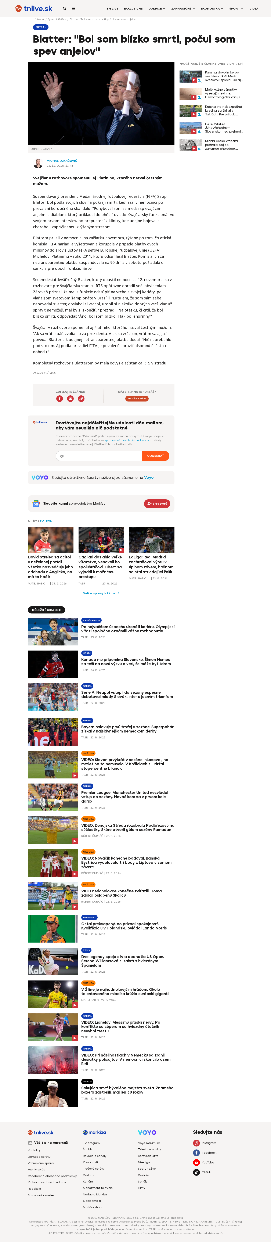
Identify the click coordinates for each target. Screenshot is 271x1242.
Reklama (89, 1175)
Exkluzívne (133, 8)
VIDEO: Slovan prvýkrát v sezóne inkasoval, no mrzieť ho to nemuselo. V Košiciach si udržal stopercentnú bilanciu (124, 764)
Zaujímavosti (91, 620)
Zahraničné (181, 8)
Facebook (209, 1153)
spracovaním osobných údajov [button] (126, 440)
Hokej (87, 653)
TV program (91, 1143)
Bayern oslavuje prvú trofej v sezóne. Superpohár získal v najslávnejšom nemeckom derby (127, 729)
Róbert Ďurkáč (92, 836)
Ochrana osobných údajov (47, 1182)
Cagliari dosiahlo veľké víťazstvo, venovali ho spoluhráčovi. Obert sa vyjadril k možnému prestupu (100, 567)
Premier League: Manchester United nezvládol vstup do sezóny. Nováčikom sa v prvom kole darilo (124, 797)
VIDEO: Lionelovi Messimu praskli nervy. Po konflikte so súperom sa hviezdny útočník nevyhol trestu (120, 1026)
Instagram (209, 1143)
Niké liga (88, 753)
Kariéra (88, 1181)
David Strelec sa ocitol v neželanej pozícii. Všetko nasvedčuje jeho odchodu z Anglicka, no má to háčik (50, 567)
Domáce (155, 8)
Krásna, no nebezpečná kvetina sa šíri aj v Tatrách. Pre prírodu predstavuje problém (223, 110)
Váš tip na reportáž (51, 1142)
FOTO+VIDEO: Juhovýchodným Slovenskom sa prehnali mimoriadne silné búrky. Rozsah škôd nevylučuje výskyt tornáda (223, 127)
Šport (234, 8)
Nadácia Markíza (95, 1194)
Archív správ (36, 1169)
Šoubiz (87, 1149)
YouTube (208, 1162)
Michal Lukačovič (62, 161)
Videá (253, 8)
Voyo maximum (149, 1143)
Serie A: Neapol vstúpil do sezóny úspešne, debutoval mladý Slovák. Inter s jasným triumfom (127, 694)
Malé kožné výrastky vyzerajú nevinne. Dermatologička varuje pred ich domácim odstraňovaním (222, 93)
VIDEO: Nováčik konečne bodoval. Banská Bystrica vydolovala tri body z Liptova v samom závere (126, 862)
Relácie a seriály (94, 1156)
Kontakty (34, 1150)
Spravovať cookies (41, 1195)
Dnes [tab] (221, 63)
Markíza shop (92, 1207)
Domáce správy (39, 1157)
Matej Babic (36, 583)
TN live (112, 8)
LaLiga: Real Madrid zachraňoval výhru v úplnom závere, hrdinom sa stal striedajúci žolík (151, 564)
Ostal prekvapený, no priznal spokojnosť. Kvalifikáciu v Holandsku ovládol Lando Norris (124, 926)
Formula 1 (89, 917)
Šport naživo (147, 1168)
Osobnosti (90, 1162)
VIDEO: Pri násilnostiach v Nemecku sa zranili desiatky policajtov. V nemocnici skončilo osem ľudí (125, 1059)
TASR (82, 583)
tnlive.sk (40, 19)
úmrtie (87, 1081)
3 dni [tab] (230, 63)
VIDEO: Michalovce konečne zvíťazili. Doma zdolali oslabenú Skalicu (121, 893)
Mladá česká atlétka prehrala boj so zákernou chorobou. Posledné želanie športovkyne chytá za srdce (222, 145)
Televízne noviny (149, 1149)
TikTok (206, 1172)
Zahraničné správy (41, 1163)
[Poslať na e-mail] (70, 399)
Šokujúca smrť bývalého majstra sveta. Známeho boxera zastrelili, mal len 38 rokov (127, 1090)
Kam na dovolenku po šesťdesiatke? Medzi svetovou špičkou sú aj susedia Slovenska (223, 76)
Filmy (141, 1188)
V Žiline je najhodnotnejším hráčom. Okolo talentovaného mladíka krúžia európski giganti (125, 991)
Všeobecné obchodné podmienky (52, 1176)
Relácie (143, 1175)
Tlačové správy (93, 1168)
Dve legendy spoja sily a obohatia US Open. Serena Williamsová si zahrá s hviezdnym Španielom (122, 961)
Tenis (86, 950)
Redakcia (34, 1189)
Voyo (149, 477)
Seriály (142, 1181)
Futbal (62, 19)
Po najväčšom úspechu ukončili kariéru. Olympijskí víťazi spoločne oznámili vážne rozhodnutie (127, 629)
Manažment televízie (98, 1188)
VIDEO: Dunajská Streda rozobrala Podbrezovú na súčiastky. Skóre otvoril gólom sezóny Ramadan (127, 827)
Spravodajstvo (148, 1156)
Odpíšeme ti (92, 1201)
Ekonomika (210, 8)
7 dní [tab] (239, 63)
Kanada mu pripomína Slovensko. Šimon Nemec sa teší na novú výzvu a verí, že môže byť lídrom (126, 662)
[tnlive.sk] (34, 8)
